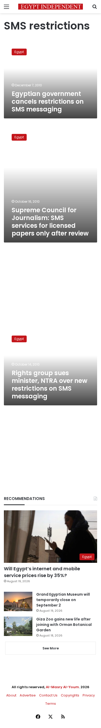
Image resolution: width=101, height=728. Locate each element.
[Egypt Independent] (50, 7)
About (11, 695)
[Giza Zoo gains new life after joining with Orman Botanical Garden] (18, 626)
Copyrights (70, 695)
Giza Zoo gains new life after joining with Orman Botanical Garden (64, 625)
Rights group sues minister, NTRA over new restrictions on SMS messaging (49, 384)
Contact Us (48, 695)
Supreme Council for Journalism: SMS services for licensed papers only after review (50, 222)
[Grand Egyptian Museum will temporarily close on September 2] (18, 601)
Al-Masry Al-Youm (62, 687)
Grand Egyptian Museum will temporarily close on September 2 (63, 600)
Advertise (28, 695)
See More (50, 648)
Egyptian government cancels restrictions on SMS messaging (48, 101)
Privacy (89, 695)
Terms (50, 703)
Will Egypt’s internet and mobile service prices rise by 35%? (42, 571)
